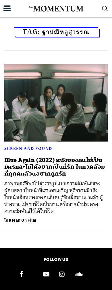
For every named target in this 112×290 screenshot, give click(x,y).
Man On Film (24, 220)
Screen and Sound (28, 148)
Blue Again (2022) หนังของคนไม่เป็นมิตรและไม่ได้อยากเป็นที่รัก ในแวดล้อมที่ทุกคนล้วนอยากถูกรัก (54, 167)
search (105, 8)
